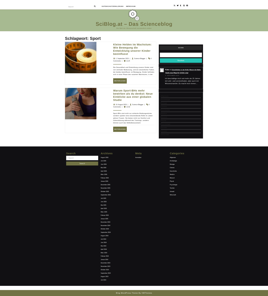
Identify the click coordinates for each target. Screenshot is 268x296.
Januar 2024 (104, 259)
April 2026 (104, 171)
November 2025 (105, 188)
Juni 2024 (104, 242)
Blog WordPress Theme (127, 293)
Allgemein (165, 96)
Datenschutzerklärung (113, 6)
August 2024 (104, 235)
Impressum (131, 6)
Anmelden (138, 157)
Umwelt (164, 131)
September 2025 (106, 195)
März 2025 (104, 212)
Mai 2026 (103, 167)
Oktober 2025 (105, 191)
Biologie (164, 103)
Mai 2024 (103, 246)
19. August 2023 (121, 104)
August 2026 (104, 157)
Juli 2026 (103, 161)
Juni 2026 (104, 164)
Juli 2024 (103, 239)
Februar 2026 (105, 178)
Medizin (164, 113)
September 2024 (106, 232)
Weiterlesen (120, 81)
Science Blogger (139, 58)
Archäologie (165, 99)
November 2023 (105, 266)
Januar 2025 (104, 218)
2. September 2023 (122, 58)
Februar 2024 (105, 256)
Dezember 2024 (105, 222)
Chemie (164, 106)
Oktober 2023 (105, 269)
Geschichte (165, 110)
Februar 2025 (105, 215)
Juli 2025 (103, 198)
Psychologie (165, 124)
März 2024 (104, 253)
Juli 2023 (103, 280)
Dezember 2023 (105, 263)
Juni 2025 (104, 201)
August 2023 (104, 276)
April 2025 (104, 208)
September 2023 (106, 273)
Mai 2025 (103, 205)
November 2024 (105, 225)
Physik (163, 120)
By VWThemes (145, 293)
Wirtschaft (165, 134)
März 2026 (104, 174)
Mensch (164, 117)
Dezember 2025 (105, 184)
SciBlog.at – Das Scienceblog (134, 24)
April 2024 (104, 249)
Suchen (181, 47)
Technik (164, 127)
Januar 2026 (104, 181)
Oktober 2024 (105, 229)
